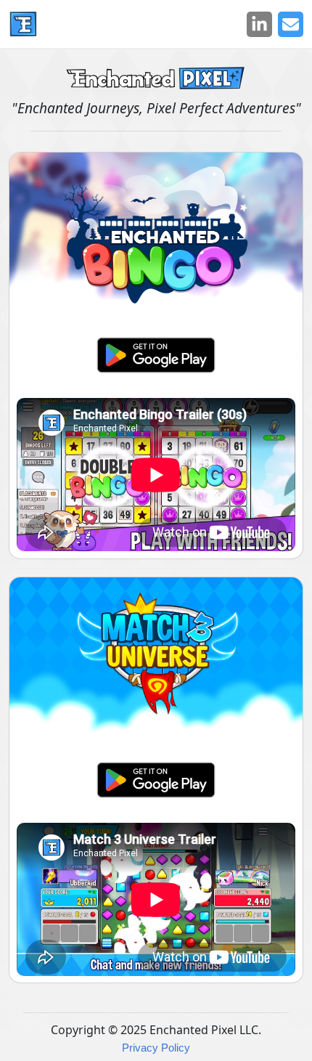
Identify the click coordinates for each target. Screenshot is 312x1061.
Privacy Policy (156, 1047)
